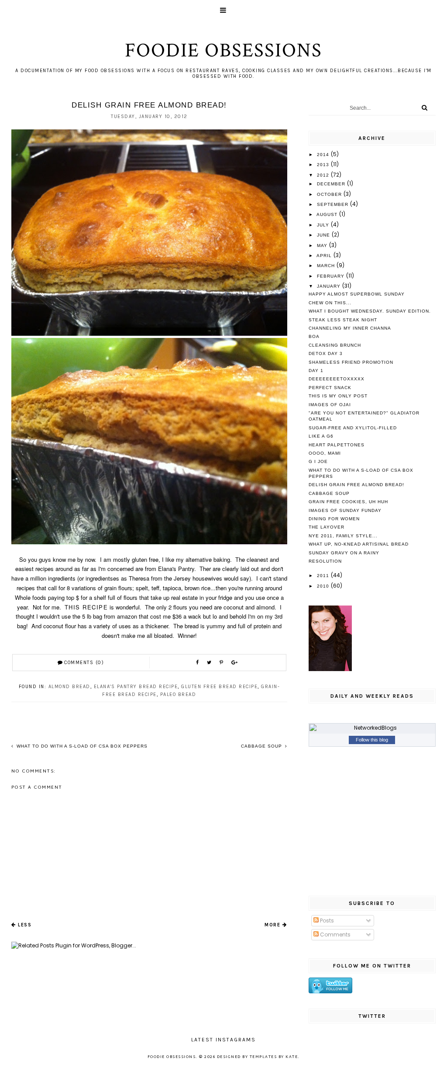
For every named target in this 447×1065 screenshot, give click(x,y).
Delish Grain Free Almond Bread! (356, 484)
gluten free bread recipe (219, 686)
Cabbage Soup (262, 746)
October (330, 194)
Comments (335, 934)
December (332, 183)
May (323, 245)
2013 (324, 164)
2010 (324, 586)
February (331, 276)
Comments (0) (84, 662)
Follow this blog (372, 739)
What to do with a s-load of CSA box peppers (81, 746)
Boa (314, 336)
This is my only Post (338, 395)
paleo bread (178, 694)
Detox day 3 (326, 353)
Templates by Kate (274, 1057)
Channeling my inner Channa (350, 328)
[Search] (424, 107)
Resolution (325, 561)
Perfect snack (330, 387)
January (329, 286)
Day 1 (316, 370)
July (324, 225)
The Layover (326, 527)
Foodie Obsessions (223, 50)
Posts (326, 920)
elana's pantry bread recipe (136, 686)
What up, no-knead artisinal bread (359, 544)
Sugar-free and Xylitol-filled (353, 427)
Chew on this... (330, 302)
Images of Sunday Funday (345, 510)
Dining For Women (334, 518)
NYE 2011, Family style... (343, 535)
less (24, 925)
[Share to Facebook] (198, 663)
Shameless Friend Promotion (351, 362)
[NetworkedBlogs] (372, 728)
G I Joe (318, 461)
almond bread (69, 686)
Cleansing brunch (335, 345)
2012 (324, 175)
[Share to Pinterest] (222, 663)
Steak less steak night (343, 319)
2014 (324, 154)
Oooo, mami (325, 453)
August (327, 214)
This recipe (86, 607)
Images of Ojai (330, 404)
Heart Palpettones (336, 444)
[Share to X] (210, 663)
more (272, 925)
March (327, 265)
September (333, 204)
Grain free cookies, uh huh (348, 501)
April (325, 255)
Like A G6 (321, 436)
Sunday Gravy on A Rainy (344, 552)
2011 (324, 575)
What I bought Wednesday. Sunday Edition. (370, 311)
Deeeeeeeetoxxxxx (336, 378)
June (324, 235)
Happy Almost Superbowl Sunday (357, 294)
